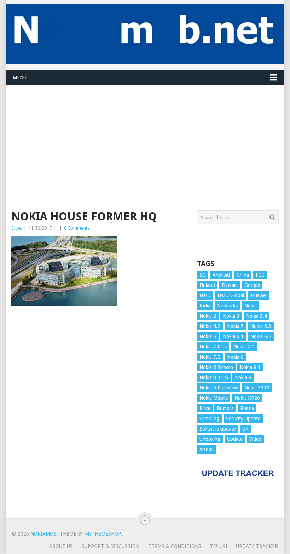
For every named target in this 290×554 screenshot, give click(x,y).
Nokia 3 (231, 316)
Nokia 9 (243, 377)
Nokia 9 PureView (218, 388)
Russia (247, 408)
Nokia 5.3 (260, 326)
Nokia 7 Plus (213, 347)
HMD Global (231, 295)
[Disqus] (99, 415)
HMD (205, 295)
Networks (227, 305)
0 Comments (76, 228)
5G (202, 275)
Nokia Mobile (213, 398)
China (243, 275)
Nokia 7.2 (209, 357)
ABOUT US (61, 546)
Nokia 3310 (256, 388)
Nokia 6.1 (233, 336)
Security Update (243, 418)
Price (204, 408)
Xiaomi (206, 449)
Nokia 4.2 (209, 326)
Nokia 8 (235, 357)
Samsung (209, 418)
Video (255, 439)
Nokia (250, 305)
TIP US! (218, 546)
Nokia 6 (207, 336)
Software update (217, 429)
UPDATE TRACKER (257, 546)
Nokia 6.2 (260, 336)
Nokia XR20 (247, 398)
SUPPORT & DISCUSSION (110, 546)
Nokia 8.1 (250, 367)
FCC (260, 275)
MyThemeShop (103, 534)
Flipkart (230, 285)
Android (221, 275)
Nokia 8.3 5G (213, 377)
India (204, 305)
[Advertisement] (145, 134)
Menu (20, 77)
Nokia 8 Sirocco (216, 367)
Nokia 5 (235, 326)
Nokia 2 (207, 316)
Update (235, 439)
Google (252, 285)
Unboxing (209, 439)
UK (245, 429)
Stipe (16, 228)
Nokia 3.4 (256, 316)
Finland (207, 285)
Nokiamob (43, 534)
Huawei (259, 295)
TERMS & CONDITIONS (174, 546)
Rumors (225, 408)
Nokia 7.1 (243, 347)
